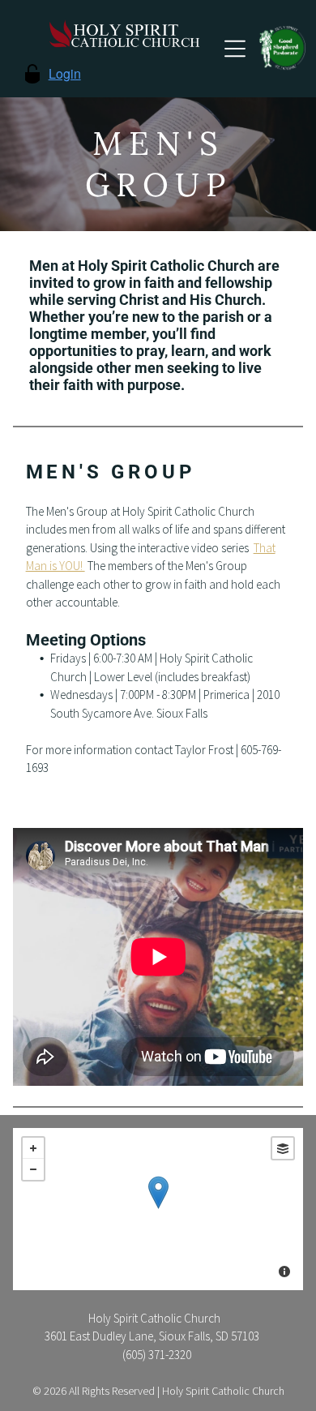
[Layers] (282, 1148)
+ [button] (33, 1148)
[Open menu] (235, 48)
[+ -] (158, 1209)
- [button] (33, 1169)
